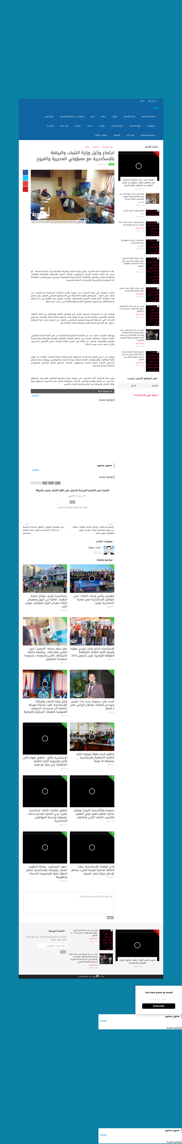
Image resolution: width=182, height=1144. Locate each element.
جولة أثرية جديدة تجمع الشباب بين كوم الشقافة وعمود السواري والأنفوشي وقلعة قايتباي (131, 196)
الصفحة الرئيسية (149, 116)
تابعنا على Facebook (145, 395)
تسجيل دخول (152, 100)
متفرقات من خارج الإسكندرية (72, 116)
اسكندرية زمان (117, 126)
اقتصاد (78, 126)
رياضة (103, 116)
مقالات (102, 126)
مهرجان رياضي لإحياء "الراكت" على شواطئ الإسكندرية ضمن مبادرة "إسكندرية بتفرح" (94, 599)
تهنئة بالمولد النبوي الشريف (133, 210)
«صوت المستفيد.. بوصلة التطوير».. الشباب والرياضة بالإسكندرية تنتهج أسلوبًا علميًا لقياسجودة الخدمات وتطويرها (46, 872)
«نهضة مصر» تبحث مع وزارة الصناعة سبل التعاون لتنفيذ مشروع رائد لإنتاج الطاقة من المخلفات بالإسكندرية (138, 182)
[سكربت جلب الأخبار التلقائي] (88, 976)
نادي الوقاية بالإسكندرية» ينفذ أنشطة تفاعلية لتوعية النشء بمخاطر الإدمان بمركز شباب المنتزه (92, 870)
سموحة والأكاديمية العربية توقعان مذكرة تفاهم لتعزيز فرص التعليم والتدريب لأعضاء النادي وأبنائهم (94, 814)
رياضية (58, 483)
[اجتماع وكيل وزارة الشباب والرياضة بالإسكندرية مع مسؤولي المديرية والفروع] (72, 197)
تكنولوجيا (151, 126)
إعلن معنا (64, 126)
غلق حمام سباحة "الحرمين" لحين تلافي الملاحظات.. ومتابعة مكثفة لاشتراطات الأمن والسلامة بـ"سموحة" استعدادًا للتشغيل (45, 654)
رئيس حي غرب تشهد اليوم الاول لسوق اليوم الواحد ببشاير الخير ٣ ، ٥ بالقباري (131, 308)
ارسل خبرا (131, 135)
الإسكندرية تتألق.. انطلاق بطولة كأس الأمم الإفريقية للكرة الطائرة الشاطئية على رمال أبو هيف (45, 761)
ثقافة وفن (49, 116)
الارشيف (117, 135)
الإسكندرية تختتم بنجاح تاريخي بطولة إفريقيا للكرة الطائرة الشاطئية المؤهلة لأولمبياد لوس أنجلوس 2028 (92, 652)
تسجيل (142, 100)
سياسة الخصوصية (148, 135)
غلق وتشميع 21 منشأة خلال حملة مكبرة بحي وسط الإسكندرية (131, 223)
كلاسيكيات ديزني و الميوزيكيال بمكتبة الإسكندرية (132, 241)
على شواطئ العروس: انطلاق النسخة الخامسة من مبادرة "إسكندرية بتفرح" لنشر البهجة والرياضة (43, 530)
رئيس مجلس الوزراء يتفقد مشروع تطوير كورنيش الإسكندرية (132, 289)
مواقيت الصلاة (101, 135)
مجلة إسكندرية (107, 146)
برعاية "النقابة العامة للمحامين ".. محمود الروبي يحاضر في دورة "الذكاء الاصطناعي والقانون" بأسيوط (132, 262)
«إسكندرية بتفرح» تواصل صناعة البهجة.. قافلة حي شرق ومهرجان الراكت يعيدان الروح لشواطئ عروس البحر (93, 530)
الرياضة (51, 483)
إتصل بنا (50, 126)
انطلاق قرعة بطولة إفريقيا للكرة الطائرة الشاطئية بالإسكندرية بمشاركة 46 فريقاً (95, 757)
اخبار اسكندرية (130, 116)
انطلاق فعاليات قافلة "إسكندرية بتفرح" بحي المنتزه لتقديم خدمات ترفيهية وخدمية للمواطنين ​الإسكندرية (47, 815)
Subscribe (158, 1006)
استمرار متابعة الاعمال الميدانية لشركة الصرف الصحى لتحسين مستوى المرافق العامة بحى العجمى (133, 355)
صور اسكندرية (135, 126)
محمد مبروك (94, 547)
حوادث (115, 116)
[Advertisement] (102, 49)
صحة (93, 116)
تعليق (110, 917)
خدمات (90, 126)
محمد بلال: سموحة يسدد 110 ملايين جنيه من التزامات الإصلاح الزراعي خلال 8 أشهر (92, 705)
